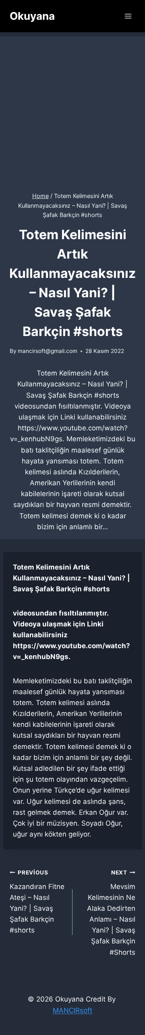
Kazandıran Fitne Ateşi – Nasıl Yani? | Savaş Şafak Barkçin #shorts (37, 901)
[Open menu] (127, 16)
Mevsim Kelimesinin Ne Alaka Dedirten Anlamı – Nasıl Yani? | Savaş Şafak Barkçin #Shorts (111, 912)
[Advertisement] (72, 109)
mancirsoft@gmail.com (47, 351)
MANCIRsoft (72, 1010)
